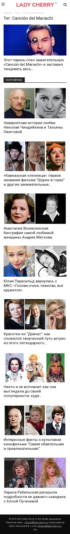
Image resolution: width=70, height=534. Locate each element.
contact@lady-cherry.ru (36, 522)
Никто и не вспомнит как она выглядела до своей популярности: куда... (30, 391)
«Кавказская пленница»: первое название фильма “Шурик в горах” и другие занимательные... (34, 180)
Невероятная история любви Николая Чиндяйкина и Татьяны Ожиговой (33, 127)
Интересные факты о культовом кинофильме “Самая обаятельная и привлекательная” (34, 444)
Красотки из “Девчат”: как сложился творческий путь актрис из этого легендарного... (35, 338)
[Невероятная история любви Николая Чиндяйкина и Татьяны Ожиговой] (35, 102)
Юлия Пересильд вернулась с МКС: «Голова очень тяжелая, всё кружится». (33, 285)
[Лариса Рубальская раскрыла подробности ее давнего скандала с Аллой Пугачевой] (35, 472)
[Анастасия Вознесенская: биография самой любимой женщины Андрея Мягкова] (35, 208)
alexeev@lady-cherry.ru (50, 526)
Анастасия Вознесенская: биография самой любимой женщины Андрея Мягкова (29, 232)
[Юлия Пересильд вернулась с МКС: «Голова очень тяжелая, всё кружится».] (35, 261)
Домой (7, 12)
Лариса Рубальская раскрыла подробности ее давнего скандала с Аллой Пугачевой (35, 496)
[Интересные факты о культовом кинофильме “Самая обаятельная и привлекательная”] (35, 419)
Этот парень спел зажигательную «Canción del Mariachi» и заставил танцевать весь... (34, 64)
